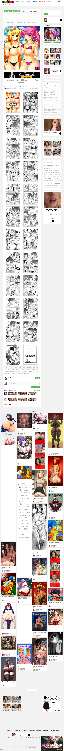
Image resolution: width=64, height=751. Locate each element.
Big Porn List (24, 490)
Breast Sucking (29, 367)
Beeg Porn (24, 526)
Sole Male (15, 373)
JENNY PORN (24, 501)
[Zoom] (15, 11)
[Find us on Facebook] (3, 4)
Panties (51, 182)
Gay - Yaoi (37, 610)
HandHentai (53, 517)
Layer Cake (18, 371)
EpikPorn (24, 495)
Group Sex (7, 371)
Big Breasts (11, 88)
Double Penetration (56, 170)
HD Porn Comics (38, 579)
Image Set (37, 429)
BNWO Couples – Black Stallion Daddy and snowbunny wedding (52, 110)
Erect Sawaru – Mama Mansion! (50, 112)
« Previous (30, 690)
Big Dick (48, 166)
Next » (35, 690)
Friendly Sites (49, 1)
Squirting (19, 373)
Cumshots (46, 170)
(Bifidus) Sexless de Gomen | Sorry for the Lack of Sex (52, 101)
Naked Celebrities (24, 515)
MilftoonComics (22, 668)
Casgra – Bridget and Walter (50, 89)
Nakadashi (31, 371)
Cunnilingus (35, 367)
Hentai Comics (13, 390)
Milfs (45, 180)
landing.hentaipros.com (34, 11)
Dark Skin (50, 170)
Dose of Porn (24, 504)
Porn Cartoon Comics (8, 600)
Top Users (28, 1)
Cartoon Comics (53, 606)
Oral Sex (59, 180)
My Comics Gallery (7, 654)
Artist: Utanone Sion (8, 367)
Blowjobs (23, 367)
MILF (59, 178)
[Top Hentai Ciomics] (8, 423)
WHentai (52, 490)
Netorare (56, 180)
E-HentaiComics (22, 433)
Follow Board (37, 390)
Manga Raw (6, 685)
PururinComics (22, 463)
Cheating (51, 168)
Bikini (19, 367)
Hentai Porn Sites (24, 512)
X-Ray (28, 373)
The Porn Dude (24, 523)
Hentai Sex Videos (24, 532)
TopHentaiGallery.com (20, 746)
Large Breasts (12, 371)
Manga (37, 670)
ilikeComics (6, 599)
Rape (54, 181)
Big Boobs (16, 367)
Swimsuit (24, 373)
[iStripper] (8, 439)
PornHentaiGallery (54, 545)
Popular (22, 1)
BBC (53, 162)
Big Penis (52, 166)
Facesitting (28, 369)
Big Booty (55, 165)
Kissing (45, 178)
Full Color (57, 172)
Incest (53, 176)
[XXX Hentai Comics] (9, 404)
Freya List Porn (24, 509)
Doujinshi (13, 369)
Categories (17, 1)
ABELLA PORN (24, 507)
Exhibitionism (22, 369)
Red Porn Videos (24, 518)
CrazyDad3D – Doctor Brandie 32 (51, 104)
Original (45, 182)
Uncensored (51, 185)
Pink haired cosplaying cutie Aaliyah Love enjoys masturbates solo (51, 98)
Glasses (45, 174)
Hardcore (31, 88)
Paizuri (49, 181)
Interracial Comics (7, 655)
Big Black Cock (56, 162)
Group (27, 88)
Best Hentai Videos (24, 537)
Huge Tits (48, 176)
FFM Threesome (35, 369)
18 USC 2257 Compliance (38, 746)
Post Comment (35, 387)
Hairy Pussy (55, 174)
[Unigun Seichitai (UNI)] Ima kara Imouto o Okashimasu (50, 91)
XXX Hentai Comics (54, 453)
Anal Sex (49, 163)
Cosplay (52, 491)
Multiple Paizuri (25, 371)
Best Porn (24, 520)
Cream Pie (55, 168)
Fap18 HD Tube (24, 529)
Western (55, 185)
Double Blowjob (8, 369)
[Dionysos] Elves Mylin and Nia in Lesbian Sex (50, 95)
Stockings (46, 185)
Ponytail (35, 371)
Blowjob (16, 88)
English (17, 369)
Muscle (47, 180)
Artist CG (21, 464)
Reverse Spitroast (8, 373)
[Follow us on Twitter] (5, 4)
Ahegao (45, 162)
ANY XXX (24, 534)
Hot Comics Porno (54, 605)
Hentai (34, 88)
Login (59, 1)
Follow (37, 378)
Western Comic (53, 454)
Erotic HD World (24, 493)
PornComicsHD (38, 578)
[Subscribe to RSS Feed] (7, 4)
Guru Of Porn (24, 498)
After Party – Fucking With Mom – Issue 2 (52, 106)
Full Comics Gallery (22, 88)
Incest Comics (22, 669)
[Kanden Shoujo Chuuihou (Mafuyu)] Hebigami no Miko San (51, 86)
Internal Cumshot (57, 176)
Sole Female (50, 184)
